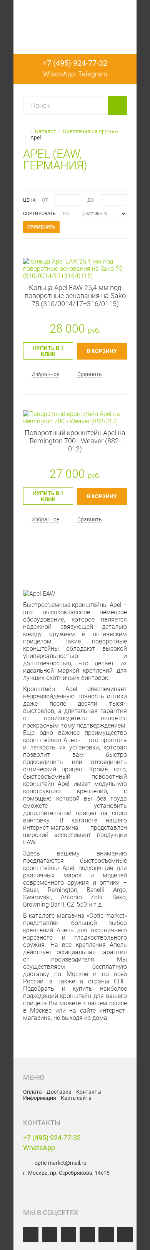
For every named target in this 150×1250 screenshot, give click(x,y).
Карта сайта (76, 1098)
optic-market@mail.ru (61, 1163)
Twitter (87, 1234)
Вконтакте (30, 1234)
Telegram (125, 1234)
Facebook (49, 1234)
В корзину (102, 351)
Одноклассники (68, 1234)
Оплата (32, 1092)
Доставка (59, 1092)
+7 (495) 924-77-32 (52, 1138)
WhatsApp (39, 1148)
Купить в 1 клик (48, 351)
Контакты (89, 1092)
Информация (39, 1098)
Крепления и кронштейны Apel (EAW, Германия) (75, 24)
